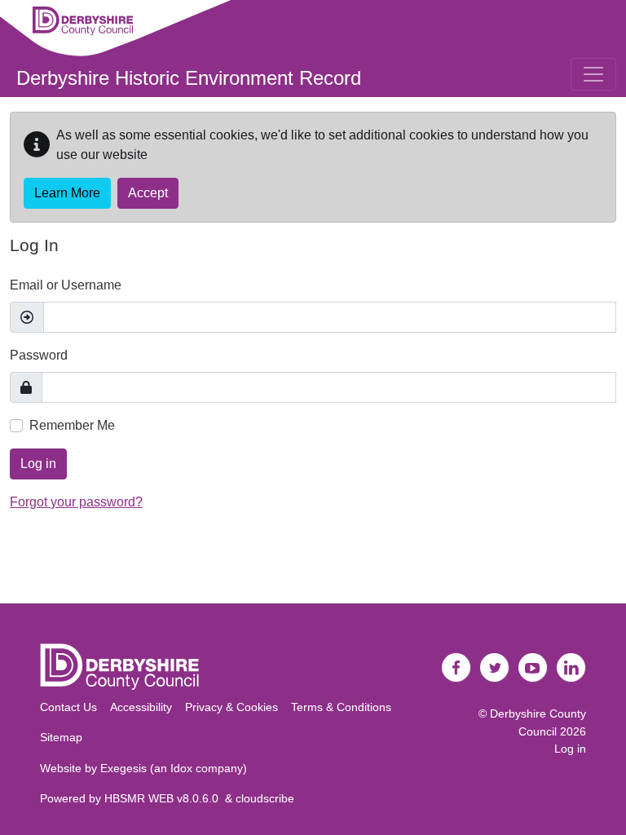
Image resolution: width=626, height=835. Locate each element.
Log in (38, 464)
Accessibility (141, 707)
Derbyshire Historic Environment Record (188, 78)
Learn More (67, 193)
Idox (181, 768)
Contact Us (68, 707)
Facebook (456, 668)
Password (39, 355)
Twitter (494, 668)
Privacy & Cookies (231, 707)
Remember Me (72, 425)
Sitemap (61, 737)
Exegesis (123, 768)
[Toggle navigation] (593, 74)
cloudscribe (265, 798)
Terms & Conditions (341, 707)
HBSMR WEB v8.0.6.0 (164, 798)
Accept (148, 193)
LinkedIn (571, 668)
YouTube (533, 668)
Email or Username (65, 285)
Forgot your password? (76, 502)
